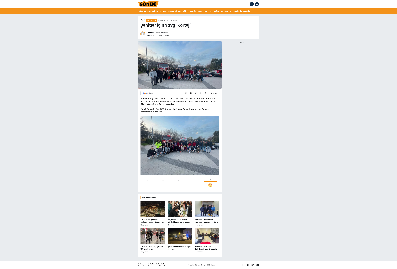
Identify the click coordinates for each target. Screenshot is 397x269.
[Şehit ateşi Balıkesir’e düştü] (180, 240)
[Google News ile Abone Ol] (148, 93)
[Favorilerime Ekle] (191, 93)
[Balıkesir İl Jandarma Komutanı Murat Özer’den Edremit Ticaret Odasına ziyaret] (207, 213)
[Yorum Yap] (196, 93)
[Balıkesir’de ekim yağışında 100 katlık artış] (153, 240)
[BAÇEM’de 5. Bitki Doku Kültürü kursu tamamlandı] (180, 213)
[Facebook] (243, 265)
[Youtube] (257, 265)
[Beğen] (186, 93)
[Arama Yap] (252, 4)
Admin (149, 33)
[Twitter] (248, 265)
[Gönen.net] (148, 4)
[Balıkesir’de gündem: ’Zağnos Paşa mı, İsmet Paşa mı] (153, 213)
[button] (257, 4)
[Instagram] (253, 265)
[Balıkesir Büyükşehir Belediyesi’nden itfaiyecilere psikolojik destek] (207, 240)
